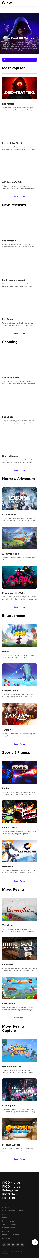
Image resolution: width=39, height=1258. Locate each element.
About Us (6, 1238)
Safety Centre (8, 1231)
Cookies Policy (8, 1228)
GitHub (5, 1217)
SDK (4, 1214)
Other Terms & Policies (11, 1234)
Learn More (19, 196)
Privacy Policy (8, 1221)
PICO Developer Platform (12, 1211)
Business (5, 1207)
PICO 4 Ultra (11, 1182)
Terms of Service (9, 1224)
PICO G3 (8, 1198)
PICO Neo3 (10, 1194)
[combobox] (19, 60)
